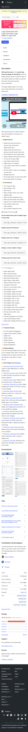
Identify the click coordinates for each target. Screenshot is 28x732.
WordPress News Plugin (9, 380)
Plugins (17, 674)
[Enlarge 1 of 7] (11, 454)
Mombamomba (5, 668)
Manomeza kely (20, 689)
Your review (4, 634)
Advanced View (5, 609)
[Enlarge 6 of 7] (24, 470)
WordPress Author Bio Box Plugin (12, 391)
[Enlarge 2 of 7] (11, 458)
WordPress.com (6, 696)
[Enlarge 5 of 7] (24, 454)
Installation (6, 55)
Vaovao (3, 671)
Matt (3, 699)
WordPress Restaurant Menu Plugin (13, 411)
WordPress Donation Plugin (10, 373)
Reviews (5, 51)
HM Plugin (18, 363)
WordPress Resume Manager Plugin (13, 404)
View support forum (6, 646)
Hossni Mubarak (7, 38)
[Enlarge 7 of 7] (24, 483)
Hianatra (3, 684)
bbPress (4, 702)
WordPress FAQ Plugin (9, 440)
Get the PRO (5, 324)
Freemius (7, 567)
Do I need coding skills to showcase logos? (7, 515)
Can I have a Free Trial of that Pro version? (7, 531)
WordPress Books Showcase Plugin (13, 366)
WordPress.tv (5, 692)
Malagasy (7, 711)
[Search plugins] (17, 17)
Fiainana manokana (6, 679)
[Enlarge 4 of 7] (11, 478)
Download (5, 42)
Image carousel (22, 601)
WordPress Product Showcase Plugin (13, 427)
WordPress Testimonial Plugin (11, 434)
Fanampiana (4, 686)
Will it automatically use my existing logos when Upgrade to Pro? (11, 521)
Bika (16, 671)
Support (5, 63)
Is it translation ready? (7, 537)
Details (5, 48)
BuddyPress (5, 704)
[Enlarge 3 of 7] (11, 467)
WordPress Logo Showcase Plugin (12, 398)
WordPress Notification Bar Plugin (12, 384)
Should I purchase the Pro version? (11, 527)
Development (6, 59)
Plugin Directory (5, 6)
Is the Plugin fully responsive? (9, 510)
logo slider (23, 604)
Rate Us (3, 359)
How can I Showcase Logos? (9, 506)
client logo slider (22, 598)
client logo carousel (21, 595)
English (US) (24, 592)
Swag (17, 692)
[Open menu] (25, 2)
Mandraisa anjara (19, 684)
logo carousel (17, 604)
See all (25, 634)
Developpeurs (5, 689)
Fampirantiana (18, 668)
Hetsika (17, 686)
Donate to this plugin (7, 659)
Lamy (16, 676)
